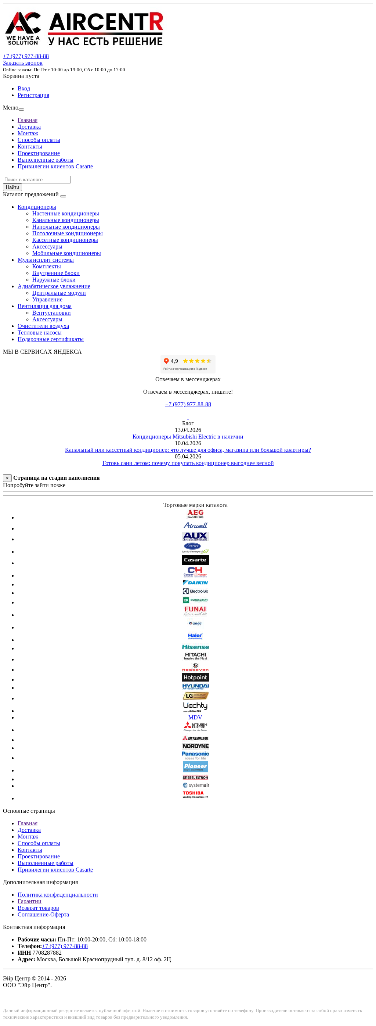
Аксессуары (47, 246)
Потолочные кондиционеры (67, 233)
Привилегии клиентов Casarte (55, 166)
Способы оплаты (39, 140)
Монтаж (28, 133)
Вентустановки (51, 313)
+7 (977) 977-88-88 (188, 404)
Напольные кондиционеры (66, 227)
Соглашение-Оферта (43, 914)
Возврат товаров (38, 908)
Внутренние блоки (56, 273)
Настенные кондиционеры (65, 213)
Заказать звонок (23, 63)
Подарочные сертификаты (51, 339)
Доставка (29, 127)
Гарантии (29, 901)
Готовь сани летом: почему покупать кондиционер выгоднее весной (188, 463)
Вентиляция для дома (45, 306)
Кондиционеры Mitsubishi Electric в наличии (188, 436)
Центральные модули (59, 293)
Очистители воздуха (43, 326)
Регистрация (33, 95)
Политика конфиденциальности (58, 894)
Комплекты (46, 266)
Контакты (30, 146)
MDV (195, 717)
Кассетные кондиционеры (65, 240)
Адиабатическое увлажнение (54, 286)
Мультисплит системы (46, 260)
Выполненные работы (45, 160)
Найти (12, 187)
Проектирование (39, 153)
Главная (27, 120)
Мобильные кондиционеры (66, 253)
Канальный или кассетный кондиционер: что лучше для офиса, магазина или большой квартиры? (188, 450)
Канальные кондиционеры (65, 220)
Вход (24, 88)
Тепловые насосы (40, 332)
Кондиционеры (37, 207)
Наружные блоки (54, 279)
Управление (47, 299)
